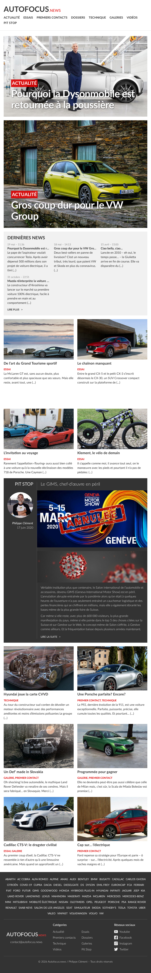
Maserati (74, 896)
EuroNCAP (118, 885)
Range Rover (137, 902)
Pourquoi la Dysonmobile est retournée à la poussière (73, 100)
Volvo (93, 913)
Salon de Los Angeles (49, 908)
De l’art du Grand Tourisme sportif (30, 363)
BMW (94, 879)
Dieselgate (71, 885)
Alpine (54, 879)
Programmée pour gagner (97, 772)
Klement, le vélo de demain (98, 453)
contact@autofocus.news (26, 942)
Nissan (63, 902)
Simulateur (82, 908)
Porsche (114, 902)
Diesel (57, 885)
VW (101, 913)
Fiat (8, 890)
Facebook (125, 937)
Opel (89, 902)
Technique (97, 17)
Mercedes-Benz (133, 896)
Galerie (9, 778)
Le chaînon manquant (94, 363)
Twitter (124, 949)
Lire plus (13, 309)
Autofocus (32, 9)
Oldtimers (77, 902)
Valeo (51, 913)
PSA (124, 902)
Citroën (12, 885)
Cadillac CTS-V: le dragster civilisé (30, 845)
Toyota (132, 908)
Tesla (121, 908)
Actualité (12, 17)
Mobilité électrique (43, 902)
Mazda (86, 896)
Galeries (116, 17)
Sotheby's (109, 908)
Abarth (10, 879)
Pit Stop (10, 23)
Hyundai (102, 890)
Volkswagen (78, 913)
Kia (143, 890)
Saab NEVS (25, 908)
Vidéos (132, 17)
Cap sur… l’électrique (93, 845)
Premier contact (89, 700)
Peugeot (100, 902)
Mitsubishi (20, 902)
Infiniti (115, 890)
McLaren (99, 896)
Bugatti (104, 879)
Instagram (125, 943)
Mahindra (59, 896)
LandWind (33, 896)
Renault (11, 908)
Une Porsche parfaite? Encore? (101, 694)
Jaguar (127, 890)
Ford (16, 890)
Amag (64, 879)
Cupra (38, 885)
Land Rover (16, 896)
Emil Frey (103, 885)
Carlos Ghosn (136, 879)
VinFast (62, 913)
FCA (129, 885)
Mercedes (114, 896)
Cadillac (118, 879)
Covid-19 (26, 885)
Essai (7, 369)
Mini (8, 902)
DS (82, 885)
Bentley (83, 879)
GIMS (35, 890)
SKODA (96, 908)
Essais (28, 17)
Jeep (136, 890)
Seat (69, 908)
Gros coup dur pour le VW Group (67, 211)
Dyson (90, 885)
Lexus (46, 896)
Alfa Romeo (40, 879)
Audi (73, 879)
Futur (26, 890)
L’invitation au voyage (21, 453)
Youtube (124, 931)
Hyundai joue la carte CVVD (26, 694)
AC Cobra (23, 879)
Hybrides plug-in (82, 890)
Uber (142, 908)
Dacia (48, 885)
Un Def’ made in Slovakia (23, 772)
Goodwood (49, 890)
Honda (64, 890)
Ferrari (139, 885)
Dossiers (78, 17)
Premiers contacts (52, 17)
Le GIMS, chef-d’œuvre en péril (70, 484)
